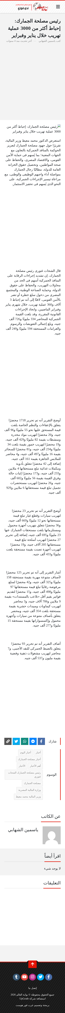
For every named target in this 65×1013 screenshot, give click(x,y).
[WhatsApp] (24, 741)
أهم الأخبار (35, 765)
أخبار (38, 752)
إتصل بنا (32, 988)
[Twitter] (16, 741)
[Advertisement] (32, 79)
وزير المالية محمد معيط (28, 796)
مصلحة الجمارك (32, 783)
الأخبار (22, 765)
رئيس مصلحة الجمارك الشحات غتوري (24, 774)
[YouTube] (24, 977)
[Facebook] (41, 741)
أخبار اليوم (25, 752)
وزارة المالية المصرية (29, 790)
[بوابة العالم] (33, 6)
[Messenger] (33, 741)
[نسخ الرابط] (8, 741)
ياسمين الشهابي (47, 40)
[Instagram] (32, 977)
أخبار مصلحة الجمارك (29, 759)
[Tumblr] (16, 977)
